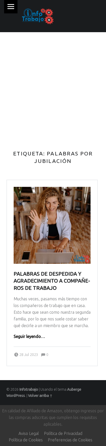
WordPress (15, 395)
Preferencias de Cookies (70, 440)
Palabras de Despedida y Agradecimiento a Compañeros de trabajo (52, 281)
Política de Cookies (26, 440)
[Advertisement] (53, 88)
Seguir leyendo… (29, 336)
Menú (10, 6)
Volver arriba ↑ (40, 395)
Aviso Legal (29, 433)
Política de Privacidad (63, 433)
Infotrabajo (28, 389)
